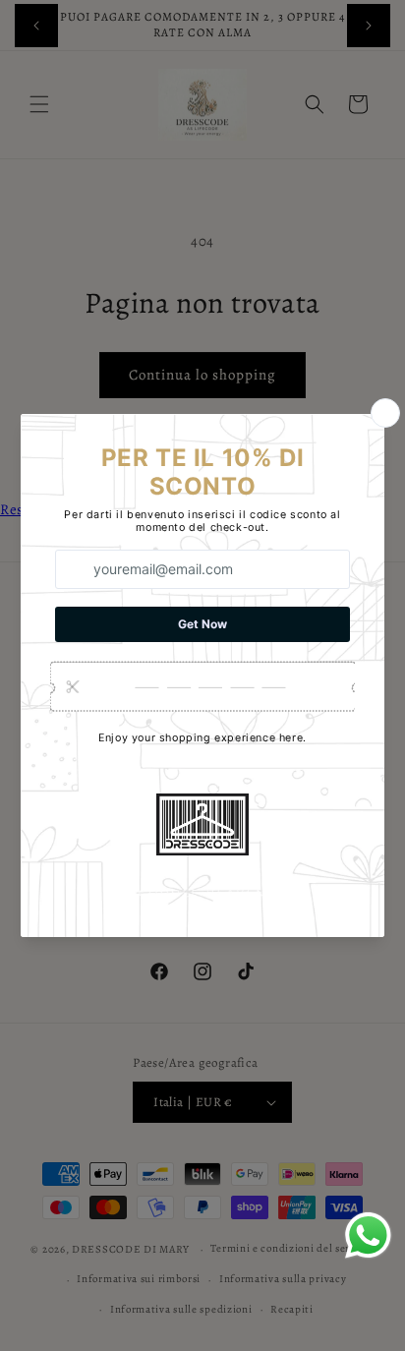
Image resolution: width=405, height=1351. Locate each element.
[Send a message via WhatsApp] (368, 1235)
